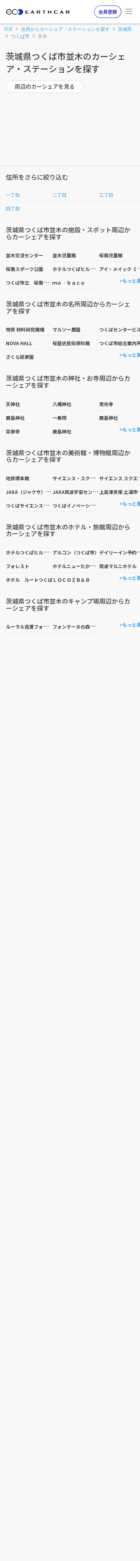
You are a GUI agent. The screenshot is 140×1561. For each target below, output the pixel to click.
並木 (42, 36)
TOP (8, 29)
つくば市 (20, 36)
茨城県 (125, 29)
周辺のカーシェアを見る (45, 86)
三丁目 (106, 194)
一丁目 (13, 194)
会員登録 (107, 11)
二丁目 (59, 194)
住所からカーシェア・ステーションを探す (65, 29)
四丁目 (13, 208)
